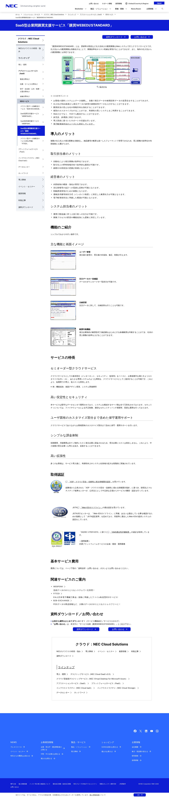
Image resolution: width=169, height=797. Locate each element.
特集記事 (22, 200)
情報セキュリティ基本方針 (108, 784)
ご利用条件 (122, 784)
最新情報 (22, 193)
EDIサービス (109, 14)
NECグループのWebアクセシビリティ (85, 784)
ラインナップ (72, 14)
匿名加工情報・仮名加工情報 (62, 784)
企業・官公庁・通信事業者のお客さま (51, 748)
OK (138, 795)
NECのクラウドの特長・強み (29, 49)
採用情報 (135, 760)
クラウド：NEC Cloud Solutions (54, 14)
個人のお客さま (46, 758)
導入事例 (22, 179)
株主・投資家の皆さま (140, 751)
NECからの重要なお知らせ (20, 756)
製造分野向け (25, 79)
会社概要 (135, 747)
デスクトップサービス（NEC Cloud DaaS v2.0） (91, 674)
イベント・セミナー (26, 186)
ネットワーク (23, 173)
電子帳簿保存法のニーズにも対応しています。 (74, 124)
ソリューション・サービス (31, 14)
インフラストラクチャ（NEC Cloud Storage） (116, 688)
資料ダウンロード (25, 207)
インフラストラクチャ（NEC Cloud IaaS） (28, 159)
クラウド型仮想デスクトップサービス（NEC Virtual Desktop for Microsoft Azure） (91, 679)
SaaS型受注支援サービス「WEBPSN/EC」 (29, 115)
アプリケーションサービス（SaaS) (91, 14)
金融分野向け (25, 96)
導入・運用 (22, 64)
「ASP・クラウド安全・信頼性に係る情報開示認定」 (90, 482)
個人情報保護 (94, 795)
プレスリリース (16, 747)
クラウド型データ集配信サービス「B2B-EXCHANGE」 (30, 107)
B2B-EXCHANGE (61, 600)
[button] (80, 9)
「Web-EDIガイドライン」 (91, 507)
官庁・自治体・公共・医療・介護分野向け (30, 90)
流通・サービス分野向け (29, 84)
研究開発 (135, 756)
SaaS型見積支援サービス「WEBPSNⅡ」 (29, 122)
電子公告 (13, 784)
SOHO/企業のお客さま (110, 747)
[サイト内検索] (162, 9)
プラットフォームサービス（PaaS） (28, 150)
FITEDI (56, 593)
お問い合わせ (140, 37)
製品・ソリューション (79, 747)
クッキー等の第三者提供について (40, 784)
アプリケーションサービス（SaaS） (71, 683)
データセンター (24, 167)
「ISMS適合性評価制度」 (120, 532)
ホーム (18, 14)
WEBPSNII (58, 586)
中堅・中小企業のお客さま (50, 754)
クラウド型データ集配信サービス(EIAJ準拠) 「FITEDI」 (30, 141)
